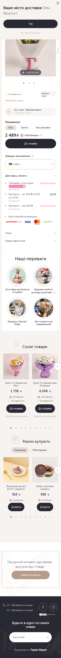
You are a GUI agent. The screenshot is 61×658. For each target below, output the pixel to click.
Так (30, 23)
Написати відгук (30, 574)
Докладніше (14, 189)
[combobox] (13, 164)
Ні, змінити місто (30, 32)
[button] (11, 428)
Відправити (52, 164)
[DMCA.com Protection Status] (48, 614)
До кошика (16, 408)
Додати (16, 507)
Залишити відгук (14, 100)
